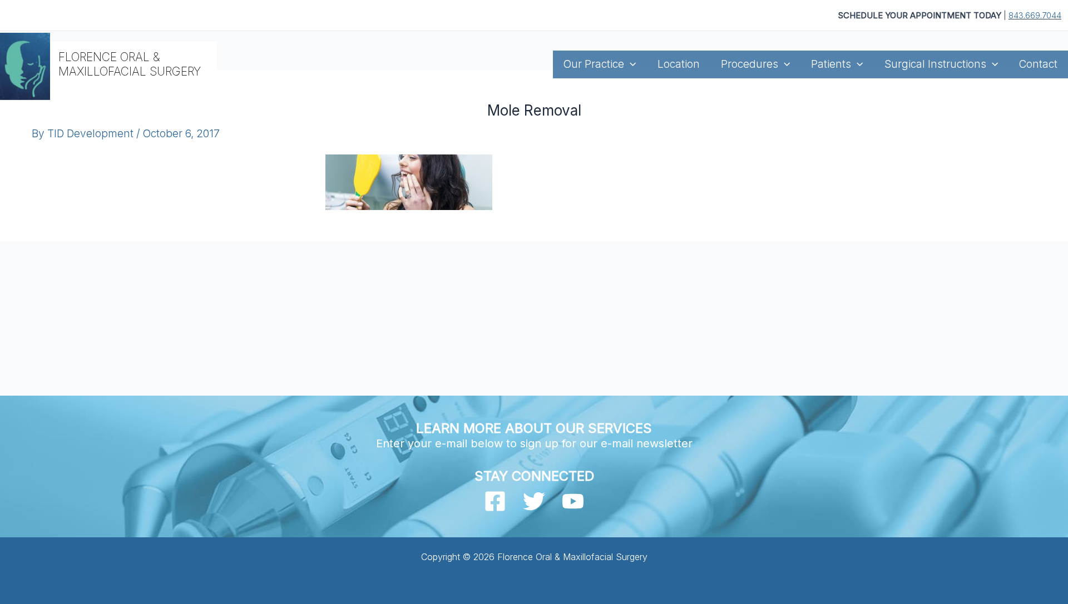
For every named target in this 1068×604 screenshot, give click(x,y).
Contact (1038, 64)
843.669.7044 (1034, 15)
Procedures (749, 64)
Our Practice (593, 64)
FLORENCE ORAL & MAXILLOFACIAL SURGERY (129, 64)
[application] (630, 64)
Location (678, 64)
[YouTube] (573, 501)
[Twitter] (534, 501)
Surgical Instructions (935, 64)
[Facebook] (495, 501)
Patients (831, 64)
